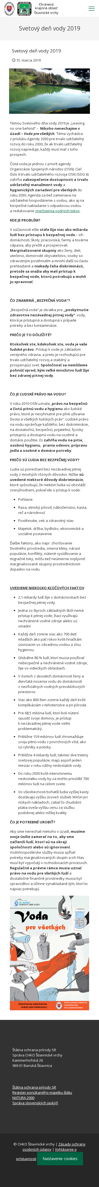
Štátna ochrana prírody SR (34, 1087)
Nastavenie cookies (60, 1158)
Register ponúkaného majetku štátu (42, 1092)
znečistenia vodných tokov (57, 210)
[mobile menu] (91, 8)
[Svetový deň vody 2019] (49, 91)
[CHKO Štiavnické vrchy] (31, 8)
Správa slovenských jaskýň (35, 1102)
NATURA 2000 (23, 1097)
